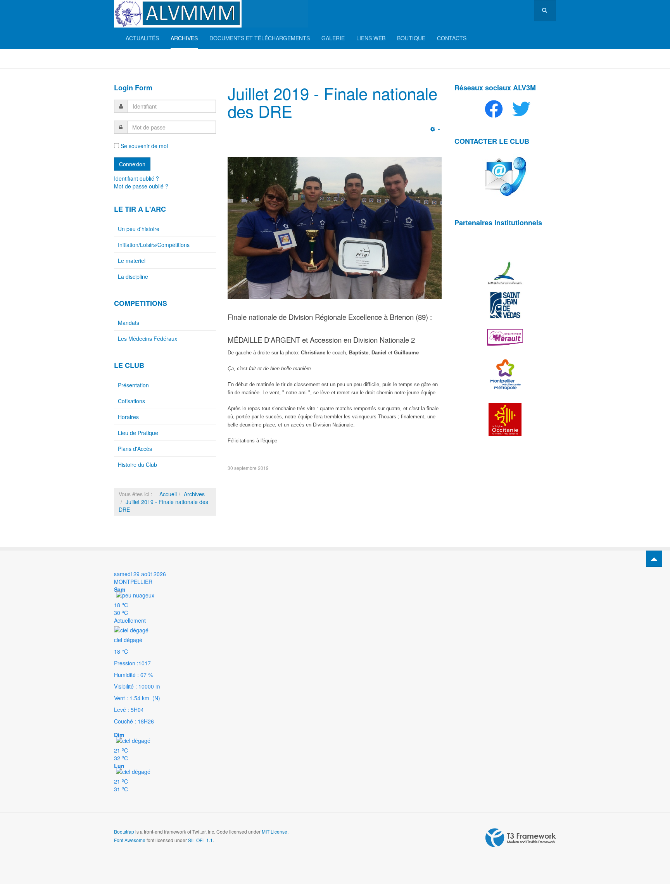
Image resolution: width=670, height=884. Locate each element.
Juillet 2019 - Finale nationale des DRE (332, 102)
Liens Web (370, 38)
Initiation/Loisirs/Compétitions (154, 245)
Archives (184, 38)
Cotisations (131, 401)
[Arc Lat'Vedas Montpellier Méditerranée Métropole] (211, 14)
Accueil (168, 494)
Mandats (128, 322)
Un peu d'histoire (138, 229)
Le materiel (131, 260)
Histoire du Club (137, 464)
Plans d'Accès (135, 448)
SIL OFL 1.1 (200, 840)
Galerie (333, 38)
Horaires (128, 417)
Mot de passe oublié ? (141, 186)
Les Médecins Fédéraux (147, 338)
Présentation (133, 385)
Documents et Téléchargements (259, 38)
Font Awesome (129, 840)
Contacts (451, 38)
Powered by (520, 838)
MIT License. (275, 831)
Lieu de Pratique (138, 433)
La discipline (133, 276)
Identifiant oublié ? (136, 178)
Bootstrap (124, 831)
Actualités (142, 38)
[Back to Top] (654, 559)
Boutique (411, 38)
